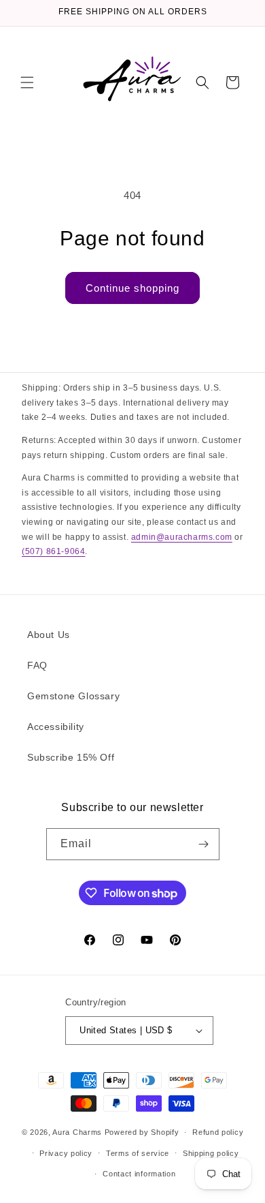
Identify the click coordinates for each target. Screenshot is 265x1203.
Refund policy (217, 1132)
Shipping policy (211, 1153)
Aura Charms (77, 1132)
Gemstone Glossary (73, 695)
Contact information (139, 1174)
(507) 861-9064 (53, 551)
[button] (27, 82)
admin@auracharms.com (181, 537)
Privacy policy (65, 1153)
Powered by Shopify (142, 1132)
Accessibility (55, 726)
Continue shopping (132, 288)
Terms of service (137, 1153)
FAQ (37, 665)
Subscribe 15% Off (70, 757)
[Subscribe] (204, 844)
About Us (48, 634)
